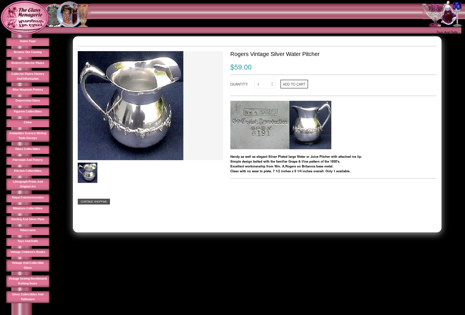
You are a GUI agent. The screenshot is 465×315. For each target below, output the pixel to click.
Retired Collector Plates (27, 63)
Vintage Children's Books (27, 252)
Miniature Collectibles (28, 208)
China (28, 122)
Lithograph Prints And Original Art (28, 184)
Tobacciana (28, 230)
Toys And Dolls (447, 32)
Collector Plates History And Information (27, 76)
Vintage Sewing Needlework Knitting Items (28, 281)
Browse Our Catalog (28, 52)
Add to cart (294, 84)
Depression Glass (28, 100)
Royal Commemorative (28, 197)
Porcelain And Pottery (28, 160)
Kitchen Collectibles (28, 171)
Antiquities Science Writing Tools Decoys (27, 136)
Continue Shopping (94, 201)
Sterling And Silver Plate (28, 219)
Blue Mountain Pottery (28, 89)
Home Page (28, 41)
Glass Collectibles (27, 149)
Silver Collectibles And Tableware (27, 297)
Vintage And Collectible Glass (28, 265)
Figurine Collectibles (28, 111)
